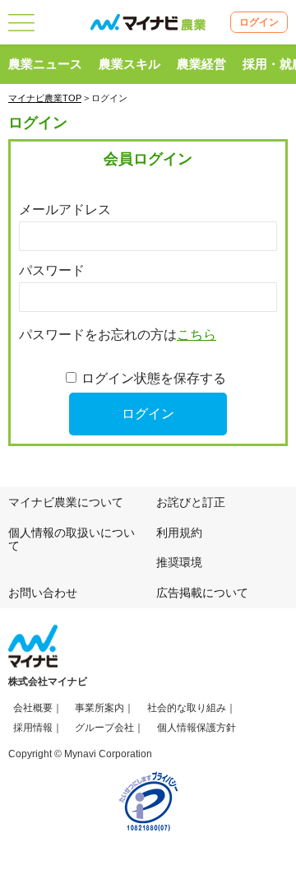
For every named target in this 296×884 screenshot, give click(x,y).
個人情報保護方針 (196, 727)
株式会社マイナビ (47, 681)
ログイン (259, 22)
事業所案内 (99, 708)
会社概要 (33, 708)
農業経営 (201, 64)
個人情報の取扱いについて (71, 539)
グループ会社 (104, 727)
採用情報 (33, 727)
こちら (196, 335)
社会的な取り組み (186, 708)
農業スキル (129, 64)
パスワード (52, 270)
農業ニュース (45, 64)
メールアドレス (65, 209)
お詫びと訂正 (190, 502)
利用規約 (179, 532)
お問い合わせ (42, 592)
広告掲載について (202, 592)
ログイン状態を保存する (153, 378)
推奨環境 (179, 562)
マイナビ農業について (65, 502)
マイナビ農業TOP (44, 98)
